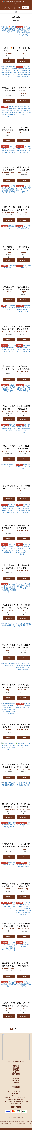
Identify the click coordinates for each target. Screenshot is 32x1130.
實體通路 (16, 1070)
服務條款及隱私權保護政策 (16, 1117)
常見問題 (16, 1078)
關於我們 (16, 1066)
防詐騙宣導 (16, 1083)
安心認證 (16, 1068)
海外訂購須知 (16, 1080)
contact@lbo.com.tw (19, 1097)
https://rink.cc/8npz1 (16, 1095)
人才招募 (16, 1072)
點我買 (25, 7)
